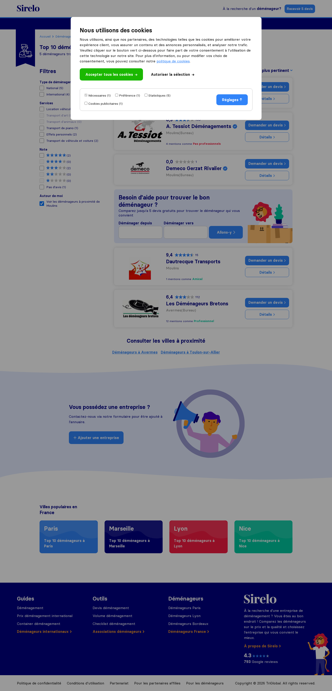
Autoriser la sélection (170, 74)
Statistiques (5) (159, 95)
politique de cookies (173, 61)
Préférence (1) (129, 95)
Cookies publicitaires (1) (105, 104)
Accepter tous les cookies (109, 74)
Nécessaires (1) (99, 95)
